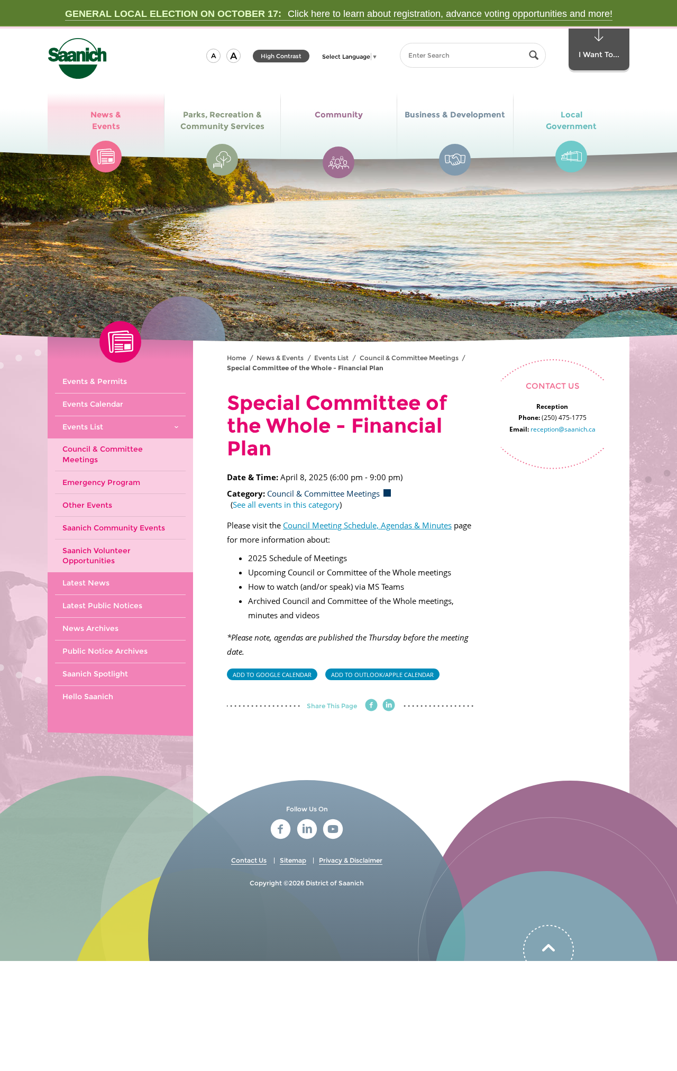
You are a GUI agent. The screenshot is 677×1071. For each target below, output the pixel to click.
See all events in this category (286, 504)
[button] (213, 56)
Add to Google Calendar (272, 675)
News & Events (280, 358)
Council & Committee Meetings (409, 358)
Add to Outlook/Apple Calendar (382, 675)
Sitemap (293, 860)
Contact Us (249, 860)
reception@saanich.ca (563, 429)
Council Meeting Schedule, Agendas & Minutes (367, 525)
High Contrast (281, 57)
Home (236, 358)
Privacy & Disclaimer (350, 860)
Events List (331, 358)
